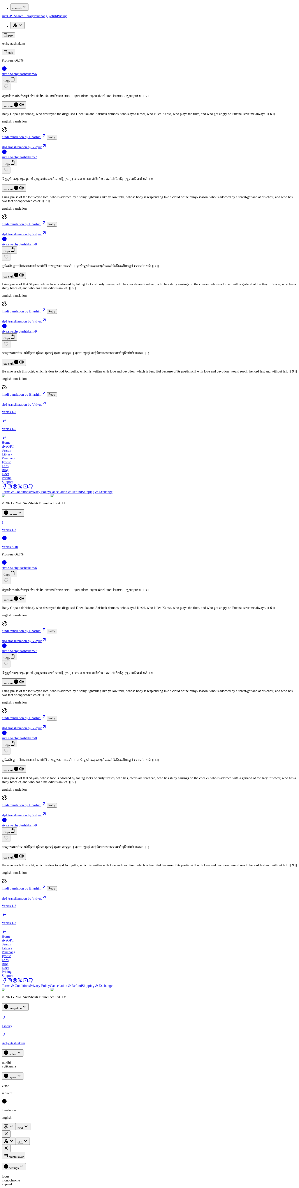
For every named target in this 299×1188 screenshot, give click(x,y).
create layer (16, 1157)
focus (5, 1176)
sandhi (6, 1062)
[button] (149, 86)
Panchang (40, 16)
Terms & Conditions (16, 492)
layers (12, 1077)
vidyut (12, 1054)
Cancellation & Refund (66, 492)
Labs (5, 466)
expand (7, 1184)
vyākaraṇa (9, 1066)
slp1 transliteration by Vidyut (22, 147)
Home (6, 442)
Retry (51, 137)
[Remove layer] (6, 1134)
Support (7, 482)
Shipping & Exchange (97, 492)
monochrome (11, 1180)
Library (28, 16)
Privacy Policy (40, 492)
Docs (5, 474)
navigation (15, 1008)
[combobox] (9, 1126)
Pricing (62, 16)
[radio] (4, 1103)
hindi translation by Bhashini (21, 137)
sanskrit (9, 106)
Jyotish (52, 16)
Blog (5, 470)
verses (13, 514)
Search (18, 16)
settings (14, 1168)
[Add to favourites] (6, 86)
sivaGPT (8, 16)
